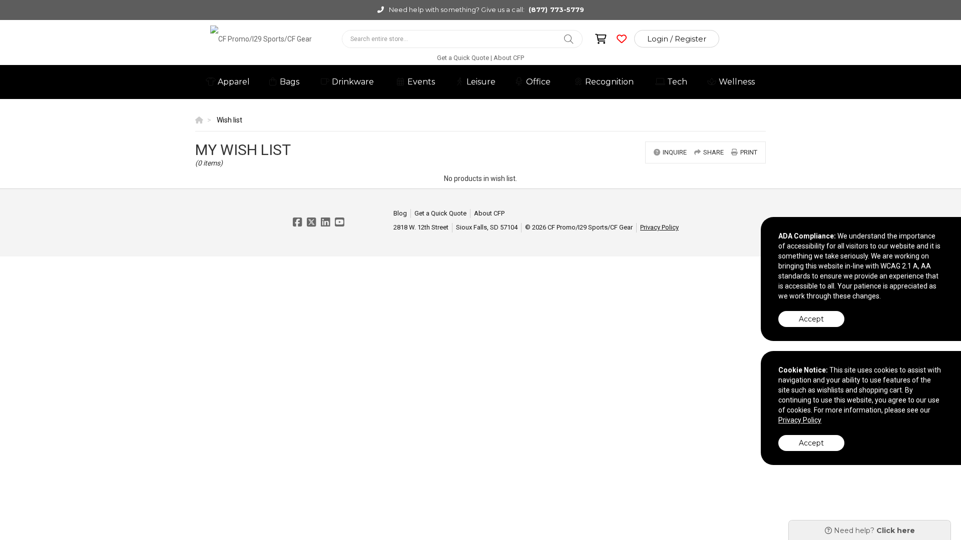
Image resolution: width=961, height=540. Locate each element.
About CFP (509, 58)
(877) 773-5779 (556, 10)
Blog (400, 213)
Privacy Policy (659, 227)
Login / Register (676, 39)
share (713, 152)
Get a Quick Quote (463, 58)
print (748, 152)
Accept (811, 319)
